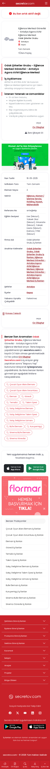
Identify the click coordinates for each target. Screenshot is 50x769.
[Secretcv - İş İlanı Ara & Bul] (13, 726)
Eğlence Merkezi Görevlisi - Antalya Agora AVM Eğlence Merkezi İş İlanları (36, 275)
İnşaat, (39, 201)
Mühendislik (33, 204)
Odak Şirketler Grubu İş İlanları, (35, 254)
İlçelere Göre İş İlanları (14, 628)
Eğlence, (31, 195)
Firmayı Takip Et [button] (13, 313)
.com (25, 3)
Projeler (8, 673)
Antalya (31, 286)
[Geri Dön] (4, 3)
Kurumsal (8, 650)
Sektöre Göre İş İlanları (14, 643)
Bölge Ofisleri (10, 680)
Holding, (31, 201)
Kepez (30, 292)
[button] (38, 127)
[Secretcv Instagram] (40, 713)
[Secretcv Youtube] (25, 713)
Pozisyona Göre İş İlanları (15, 636)
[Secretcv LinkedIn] (32, 713)
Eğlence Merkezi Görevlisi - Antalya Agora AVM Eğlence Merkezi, (36, 263)
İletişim (7, 658)
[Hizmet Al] (25, 157)
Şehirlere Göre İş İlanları (15, 621)
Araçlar (7, 665)
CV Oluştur (24, 356)
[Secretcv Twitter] (17, 713)
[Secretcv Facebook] (10, 713)
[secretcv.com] (25, 697)
